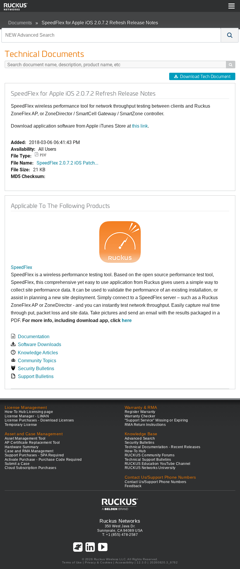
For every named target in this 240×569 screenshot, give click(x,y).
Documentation (33, 336)
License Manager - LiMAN (27, 416)
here (127, 320)
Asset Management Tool (25, 438)
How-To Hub (135, 451)
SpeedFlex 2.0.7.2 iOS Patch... (67, 163)
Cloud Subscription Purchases (30, 468)
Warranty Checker (140, 416)
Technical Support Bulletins (148, 460)
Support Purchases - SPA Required (34, 455)
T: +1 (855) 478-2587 (120, 535)
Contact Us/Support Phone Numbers (155, 482)
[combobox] (111, 35)
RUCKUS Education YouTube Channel (158, 464)
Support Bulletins (36, 376)
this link (140, 125)
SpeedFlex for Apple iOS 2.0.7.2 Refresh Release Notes (100, 22)
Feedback (133, 486)
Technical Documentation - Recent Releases (162, 447)
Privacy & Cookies (98, 562)
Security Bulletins (36, 368)
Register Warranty (140, 412)
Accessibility (124, 562)
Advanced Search (140, 438)
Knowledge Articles (38, 352)
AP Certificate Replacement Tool (32, 443)
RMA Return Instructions (145, 425)
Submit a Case (17, 464)
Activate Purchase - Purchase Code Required (43, 460)
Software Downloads (39, 344)
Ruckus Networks (120, 521)
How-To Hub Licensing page (29, 412)
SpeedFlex (21, 267)
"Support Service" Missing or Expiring (156, 420)
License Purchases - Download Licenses (39, 420)
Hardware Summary (21, 447)
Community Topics (37, 360)
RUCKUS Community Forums (149, 455)
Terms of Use (72, 562)
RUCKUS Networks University (150, 468)
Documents (20, 22)
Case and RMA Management (29, 451)
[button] (230, 35)
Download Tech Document (205, 76)
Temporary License (21, 425)
